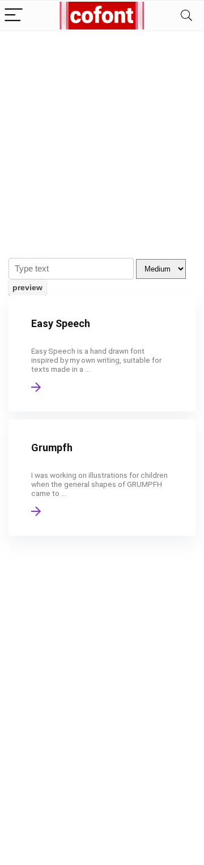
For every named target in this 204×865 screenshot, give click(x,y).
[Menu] (13, 16)
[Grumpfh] (102, 477)
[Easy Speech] (102, 353)
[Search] (186, 16)
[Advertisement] (102, 139)
